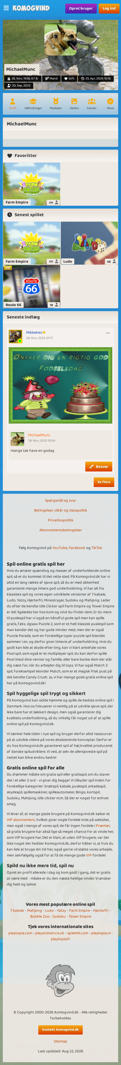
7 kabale (17, 910)
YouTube (59, 548)
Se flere (104, 482)
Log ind (109, 8)
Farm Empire (79, 910)
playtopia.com (20, 933)
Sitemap (60, 1041)
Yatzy (61, 910)
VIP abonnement (21, 820)
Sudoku (59, 916)
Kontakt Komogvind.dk (60, 1030)
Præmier (103, 826)
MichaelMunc (39, 435)
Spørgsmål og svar (60, 500)
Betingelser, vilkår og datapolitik (60, 510)
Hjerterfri (100, 910)
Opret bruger (81, 8)
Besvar (102, 467)
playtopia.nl (101, 933)
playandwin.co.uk (49, 933)
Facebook (77, 548)
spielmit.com (77, 933)
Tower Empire (80, 916)
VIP (89, 855)
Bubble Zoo (40, 916)
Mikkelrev (34, 332)
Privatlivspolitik (60, 520)
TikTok (96, 548)
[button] (110, 104)
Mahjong (34, 910)
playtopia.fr (60, 939)
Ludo (49, 910)
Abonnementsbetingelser (60, 530)
